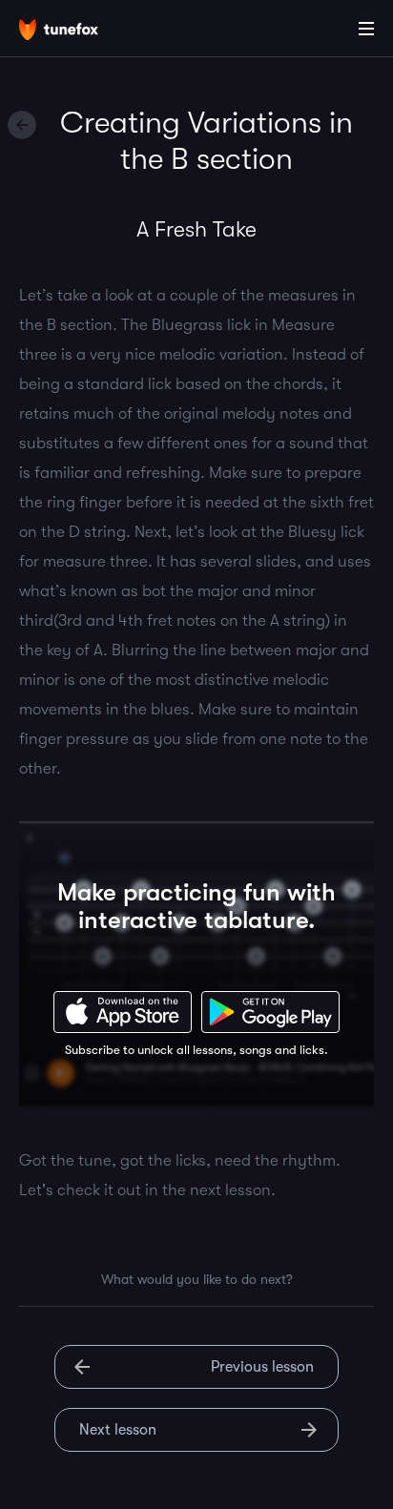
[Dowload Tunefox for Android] (270, 1012)
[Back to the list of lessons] (22, 125)
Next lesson (117, 1429)
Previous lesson (262, 1366)
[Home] (76, 31)
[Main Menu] (366, 28)
